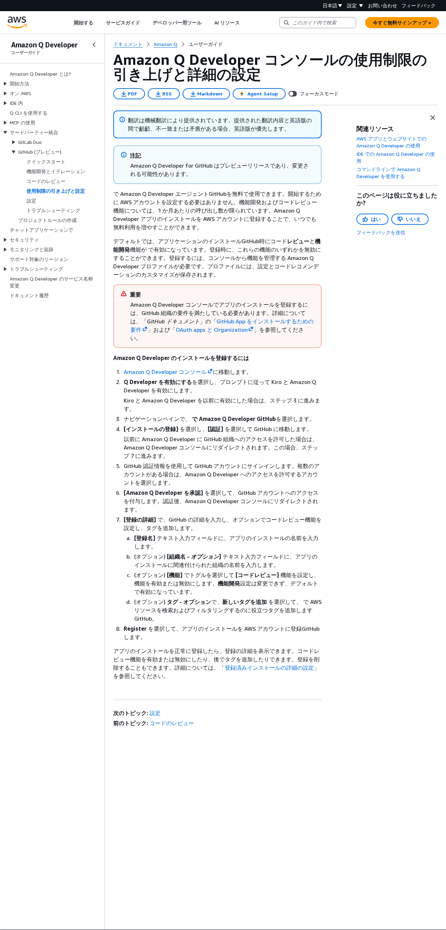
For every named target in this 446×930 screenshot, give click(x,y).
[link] (206, 44)
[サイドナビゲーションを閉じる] (94, 44)
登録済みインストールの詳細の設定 (269, 667)
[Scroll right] (245, 22)
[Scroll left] (68, 22)
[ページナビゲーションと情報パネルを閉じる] (433, 117)
